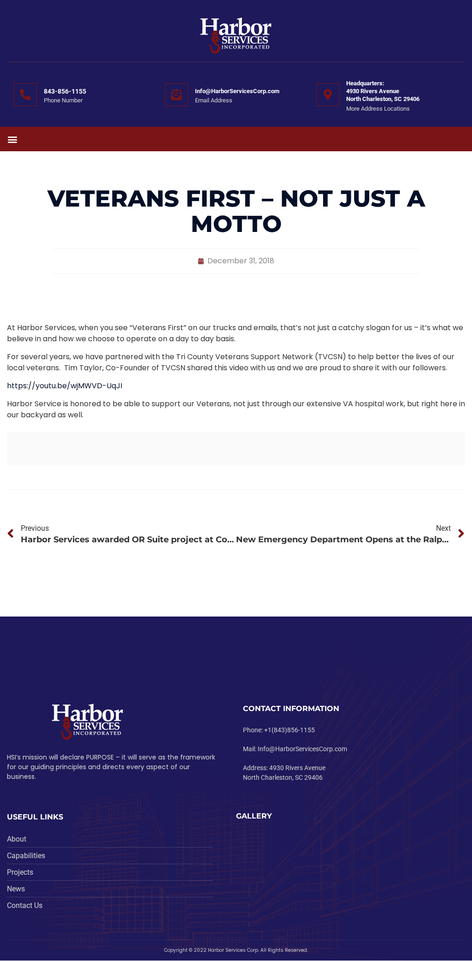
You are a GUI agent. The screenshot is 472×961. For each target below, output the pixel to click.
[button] (12, 139)
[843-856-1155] (25, 94)
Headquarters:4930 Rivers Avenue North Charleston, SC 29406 (382, 91)
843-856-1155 (65, 91)
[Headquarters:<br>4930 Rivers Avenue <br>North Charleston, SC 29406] (327, 94)
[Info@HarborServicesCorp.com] (176, 94)
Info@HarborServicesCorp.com (237, 91)
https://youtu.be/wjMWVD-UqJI (64, 385)
